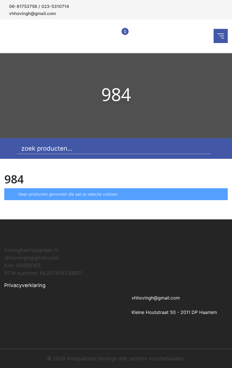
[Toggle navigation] (221, 36)
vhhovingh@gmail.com (32, 13)
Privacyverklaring (25, 285)
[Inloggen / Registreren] (107, 35)
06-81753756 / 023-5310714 (39, 6)
